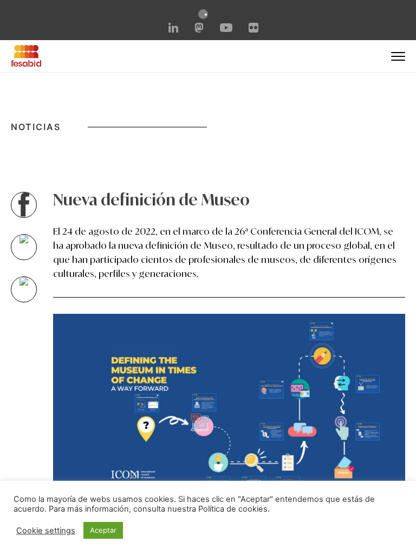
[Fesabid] (26, 63)
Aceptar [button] (103, 530)
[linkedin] (173, 29)
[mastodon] (199, 29)
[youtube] (226, 28)
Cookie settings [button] (45, 530)
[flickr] (253, 29)
